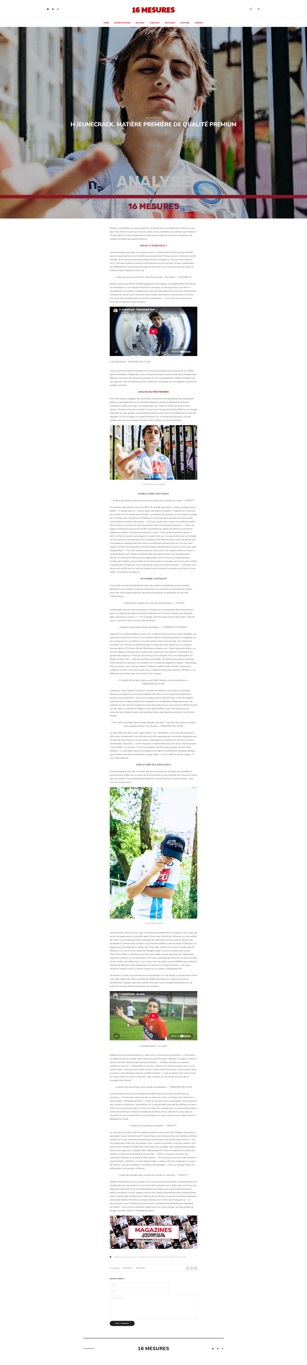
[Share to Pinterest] (195, 1268)
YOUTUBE (184, 23)
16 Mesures (153, 9)
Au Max (133, 1257)
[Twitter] (53, 9)
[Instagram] (58, 9)
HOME (106, 23)
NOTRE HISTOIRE (122, 23)
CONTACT (199, 23)
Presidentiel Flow (169, 1257)
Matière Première (155, 1257)
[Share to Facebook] (187, 1268)
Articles (158, 117)
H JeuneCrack (142, 1257)
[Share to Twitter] (191, 1268)
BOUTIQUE (170, 23)
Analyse (126, 1257)
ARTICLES (140, 23)
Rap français (181, 1257)
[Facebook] (48, 9)
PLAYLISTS (155, 23)
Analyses (149, 117)
